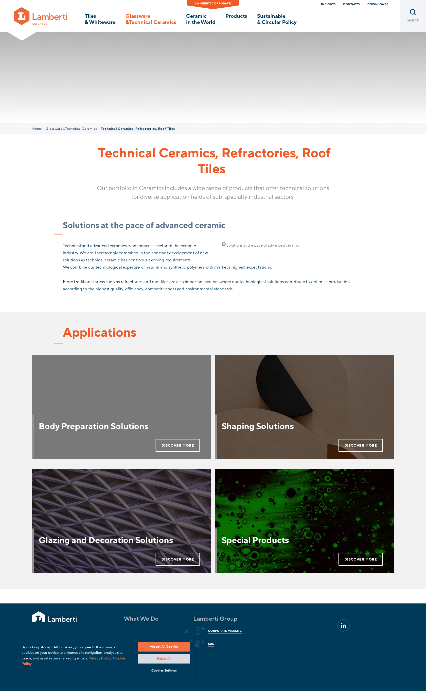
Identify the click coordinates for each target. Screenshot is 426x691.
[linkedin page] (343, 625)
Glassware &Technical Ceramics (150, 19)
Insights (328, 4)
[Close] (186, 631)
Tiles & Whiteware (100, 19)
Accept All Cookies (164, 646)
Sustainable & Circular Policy (277, 19)
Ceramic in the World (200, 19)
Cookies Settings (164, 670)
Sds (211, 644)
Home (37, 128)
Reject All (164, 658)
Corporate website (225, 631)
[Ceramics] (41, 15)
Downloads (377, 4)
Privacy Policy (100, 658)
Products (236, 16)
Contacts (351, 4)
